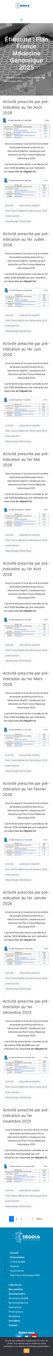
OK (26, 1351)
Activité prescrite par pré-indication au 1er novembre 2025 (26, 1116)
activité (9, 205)
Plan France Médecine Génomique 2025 (26, 210)
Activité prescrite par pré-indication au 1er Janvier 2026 (26, 898)
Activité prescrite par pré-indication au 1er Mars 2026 (26, 679)
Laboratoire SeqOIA (29, 205)
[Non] (49, 1346)
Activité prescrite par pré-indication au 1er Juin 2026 (26, 349)
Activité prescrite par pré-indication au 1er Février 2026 (26, 789)
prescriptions (12, 216)
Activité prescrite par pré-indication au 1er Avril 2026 (26, 569)
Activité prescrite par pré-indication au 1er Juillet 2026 (26, 239)
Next (39, 1218)
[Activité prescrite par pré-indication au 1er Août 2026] (26, 127)
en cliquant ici (28, 171)
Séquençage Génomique (18, 221)
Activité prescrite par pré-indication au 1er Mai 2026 (26, 459)
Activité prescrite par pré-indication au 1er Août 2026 (26, 107)
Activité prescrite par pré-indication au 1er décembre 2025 (26, 1007)
